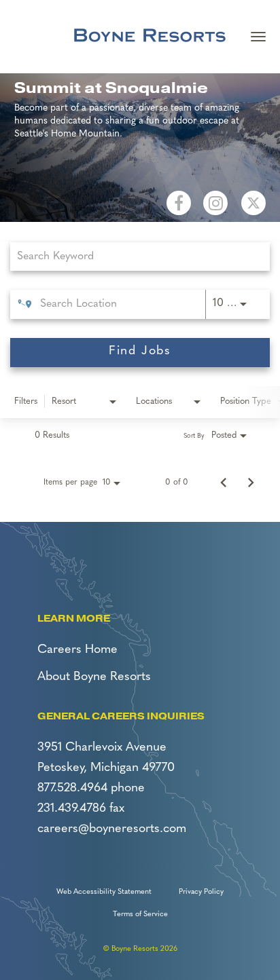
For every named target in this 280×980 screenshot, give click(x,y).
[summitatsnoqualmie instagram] (215, 203)
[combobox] (133, 256)
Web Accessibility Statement (104, 892)
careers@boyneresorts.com (111, 829)
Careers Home (77, 650)
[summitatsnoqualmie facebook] (179, 203)
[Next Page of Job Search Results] (250, 482)
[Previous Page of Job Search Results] (223, 482)
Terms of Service (140, 914)
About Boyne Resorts (94, 677)
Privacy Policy (201, 892)
